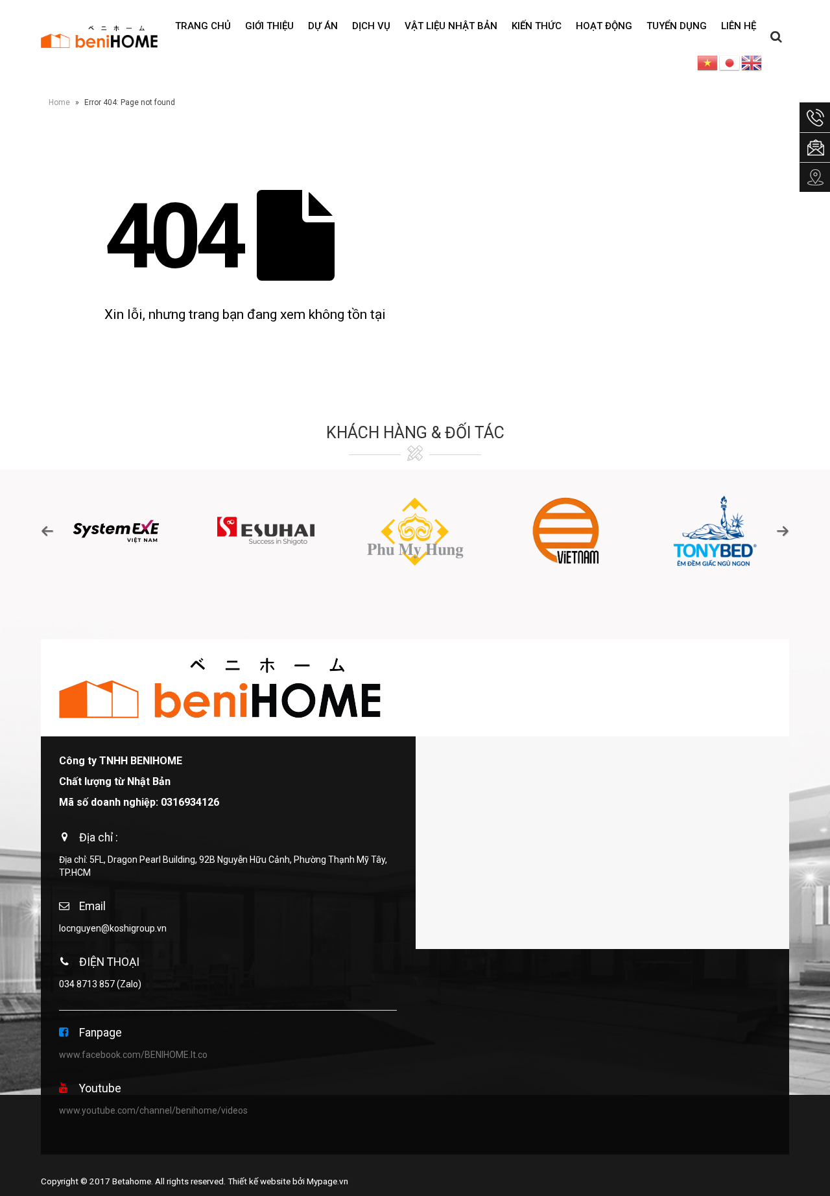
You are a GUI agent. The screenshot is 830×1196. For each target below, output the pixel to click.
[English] (752, 62)
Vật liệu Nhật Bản (451, 26)
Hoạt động (604, 26)
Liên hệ (738, 26)
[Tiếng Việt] (708, 62)
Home (59, 102)
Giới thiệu (269, 26)
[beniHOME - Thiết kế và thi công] (99, 36)
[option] (116, 531)
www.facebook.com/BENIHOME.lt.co (133, 1054)
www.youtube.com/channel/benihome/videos (153, 1110)
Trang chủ (203, 26)
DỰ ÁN (323, 26)
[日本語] (730, 62)
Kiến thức (537, 26)
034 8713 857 (87, 984)
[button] (47, 530)
